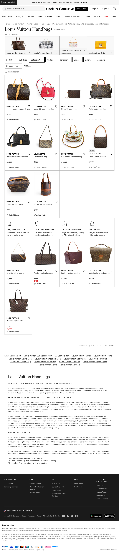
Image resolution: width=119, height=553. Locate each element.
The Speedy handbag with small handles (25, 458)
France (4, 550)
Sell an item (81, 8)
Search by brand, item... (16, 8)
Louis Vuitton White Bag (45, 361)
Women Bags (32, 23)
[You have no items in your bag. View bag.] (114, 8)
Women (31, 16)
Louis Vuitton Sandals (70, 364)
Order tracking (35, 483)
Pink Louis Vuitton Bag (20, 361)
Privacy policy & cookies (51, 516)
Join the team (101, 495)
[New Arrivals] (14, 16)
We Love (96, 16)
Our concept (8, 483)
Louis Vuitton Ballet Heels (95, 361)
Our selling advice (59, 487)
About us (99, 485)
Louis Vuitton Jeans (103, 355)
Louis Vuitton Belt (12, 355)
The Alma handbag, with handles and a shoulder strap (31, 460)
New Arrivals (7, 16)
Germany (32, 550)
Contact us (78, 487)
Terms (39, 516)
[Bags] (62, 16)
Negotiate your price (16, 229)
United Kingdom (13, 550)
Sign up (105, 8)
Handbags (45, 23)
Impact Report (101, 492)
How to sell (56, 483)
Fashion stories (102, 499)
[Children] (54, 16)
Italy (43, 550)
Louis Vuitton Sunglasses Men (38, 355)
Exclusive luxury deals (71, 229)
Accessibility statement (12, 516)
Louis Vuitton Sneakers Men (48, 358)
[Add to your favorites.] (28, 106)
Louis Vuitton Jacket (81, 355)
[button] (114, 8)
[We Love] (102, 16)
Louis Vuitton (18, 23)
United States (24, 550)
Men (40, 16)
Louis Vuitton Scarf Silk (75, 358)
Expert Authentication (44, 229)
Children (48, 16)
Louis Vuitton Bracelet (69, 361)
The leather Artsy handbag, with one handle (27, 463)
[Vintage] (92, 16)
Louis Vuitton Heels (48, 364)
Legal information (28, 516)
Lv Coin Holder (62, 355)
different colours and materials (67, 423)
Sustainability (101, 488)
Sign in (95, 8)
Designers (20, 16)
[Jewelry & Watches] (81, 16)
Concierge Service (11, 487)
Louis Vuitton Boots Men (20, 358)
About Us (115, 16)
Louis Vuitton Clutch (98, 358)
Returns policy (35, 493)
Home (7, 23)
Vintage (86, 16)
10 (106, 345)
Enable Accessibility (8, 2)
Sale (106, 16)
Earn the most (95, 229)
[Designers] (26, 16)
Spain (38, 550)
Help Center (78, 483)
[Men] (44, 16)
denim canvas (37, 446)
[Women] (36, 16)
